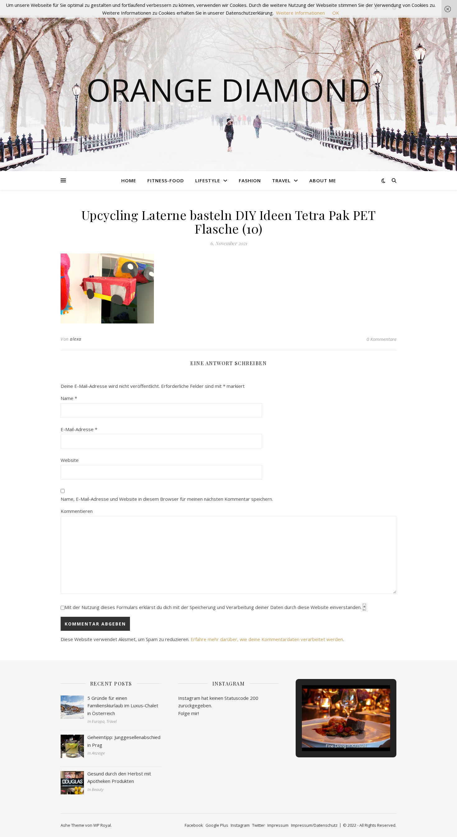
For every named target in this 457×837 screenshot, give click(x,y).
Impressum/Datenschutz (314, 825)
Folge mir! (188, 713)
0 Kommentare (381, 339)
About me (322, 180)
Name (69, 398)
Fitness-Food (165, 180)
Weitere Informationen (300, 13)
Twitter (258, 825)
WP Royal (102, 825)
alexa (75, 339)
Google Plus (216, 825)
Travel (281, 180)
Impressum (278, 825)
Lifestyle (207, 180)
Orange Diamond (228, 89)
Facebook (194, 825)
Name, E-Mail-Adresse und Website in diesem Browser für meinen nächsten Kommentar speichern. (167, 499)
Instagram (240, 825)
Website (70, 460)
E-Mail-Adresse (79, 429)
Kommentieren (77, 511)
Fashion (250, 180)
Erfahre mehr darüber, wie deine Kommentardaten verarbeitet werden (267, 639)
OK (335, 13)
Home (128, 180)
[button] (331, 734)
